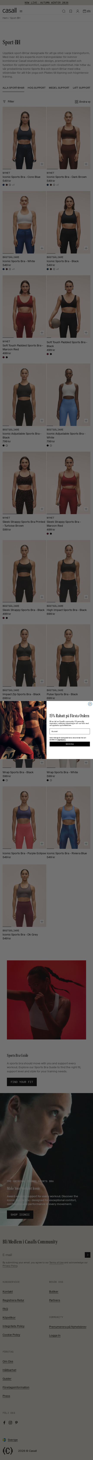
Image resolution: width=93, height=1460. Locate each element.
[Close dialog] (90, 704)
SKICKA (70, 744)
